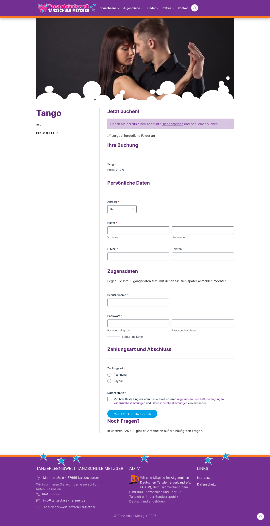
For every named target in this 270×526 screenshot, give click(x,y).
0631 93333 (51, 494)
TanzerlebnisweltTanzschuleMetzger (68, 507)
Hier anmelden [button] (172, 124)
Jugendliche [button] (131, 8)
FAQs (127, 431)
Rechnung (120, 374)
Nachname (178, 237)
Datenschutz (206, 484)
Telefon (177, 249)
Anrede (113, 201)
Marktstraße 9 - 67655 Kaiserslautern (71, 478)
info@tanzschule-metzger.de (64, 500)
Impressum (205, 478)
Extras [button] (166, 8)
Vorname (112, 237)
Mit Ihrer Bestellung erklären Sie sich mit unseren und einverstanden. (169, 401)
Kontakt (183, 8)
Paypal (118, 381)
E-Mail (112, 249)
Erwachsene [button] (108, 8)
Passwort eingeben (119, 330)
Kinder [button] (151, 8)
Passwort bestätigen (184, 330)
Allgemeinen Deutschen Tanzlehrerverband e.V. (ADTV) (165, 482)
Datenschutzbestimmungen (169, 403)
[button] (229, 124)
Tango (111, 164)
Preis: (111, 169)
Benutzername (117, 295)
